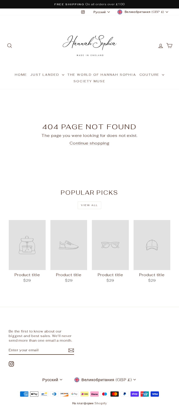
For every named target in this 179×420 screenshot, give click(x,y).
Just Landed (45, 75)
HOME (21, 75)
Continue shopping (89, 143)
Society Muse (89, 81)
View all (89, 205)
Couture (150, 75)
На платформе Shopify (89, 403)
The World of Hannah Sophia (101, 75)
